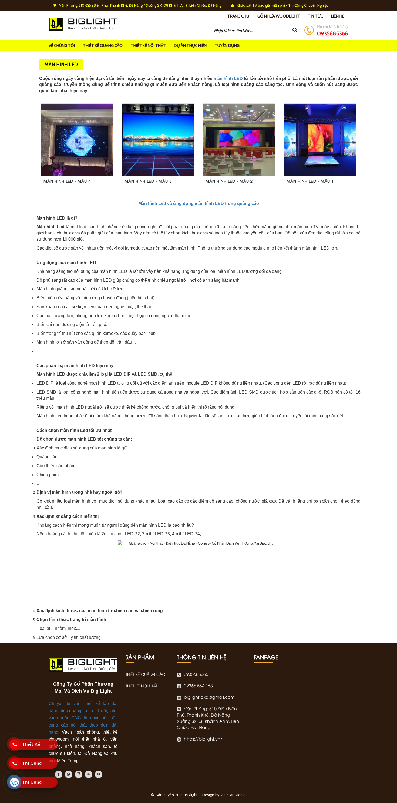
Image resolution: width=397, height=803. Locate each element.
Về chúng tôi (62, 45)
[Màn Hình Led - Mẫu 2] (239, 139)
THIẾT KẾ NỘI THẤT (148, 45)
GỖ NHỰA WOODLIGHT (278, 16)
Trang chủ (238, 16)
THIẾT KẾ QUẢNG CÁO (103, 45)
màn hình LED (228, 78)
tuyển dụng (227, 45)
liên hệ (337, 16)
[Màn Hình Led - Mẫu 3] (158, 139)
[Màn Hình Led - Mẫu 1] (320, 139)
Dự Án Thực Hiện (190, 45)
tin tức (315, 16)
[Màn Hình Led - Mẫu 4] (77, 139)
